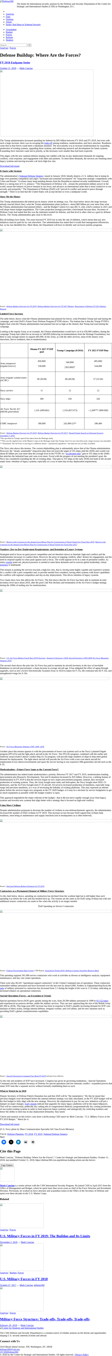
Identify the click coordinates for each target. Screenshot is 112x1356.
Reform (9, 37)
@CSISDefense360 (9, 1352)
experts (9, 562)
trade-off (48, 143)
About (9, 22)
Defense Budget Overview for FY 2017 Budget (55, 306)
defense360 (39, 1285)
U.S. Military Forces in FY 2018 (24, 1279)
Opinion (9, 19)
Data (8, 16)
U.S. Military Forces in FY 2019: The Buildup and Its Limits (45, 1236)
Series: (9, 24)
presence (4, 565)
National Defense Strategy (31, 176)
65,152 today (102, 1000)
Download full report (9, 166)
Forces (9, 34)
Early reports (31, 1104)
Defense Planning (15, 1134)
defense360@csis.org (10, 1349)
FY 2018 (29, 1134)
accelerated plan (73, 453)
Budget (9, 32)
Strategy (9, 40)
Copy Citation (7, 1165)
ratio (2, 988)
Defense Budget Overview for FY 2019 (21, 433)
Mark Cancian (26, 68)
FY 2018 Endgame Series (15, 62)
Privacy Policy (82, 1354)
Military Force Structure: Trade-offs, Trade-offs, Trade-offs (45, 1319)
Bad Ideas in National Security (27, 24)
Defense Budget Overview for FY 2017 (53, 433)
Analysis (10, 14)
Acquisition (11, 29)
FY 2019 (38, 1134)
